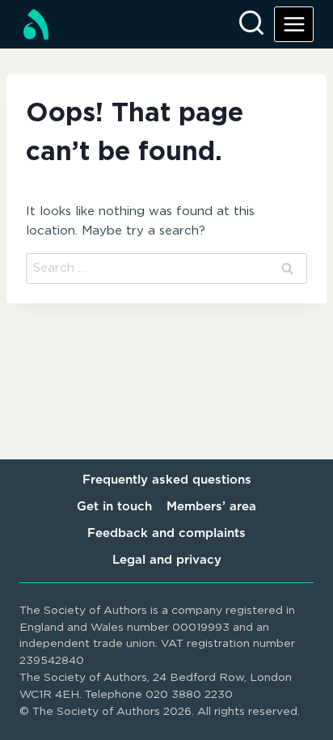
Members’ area (211, 507)
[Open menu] (294, 23)
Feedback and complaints (166, 533)
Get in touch (114, 507)
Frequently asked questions (166, 480)
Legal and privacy (166, 560)
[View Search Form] (251, 24)
